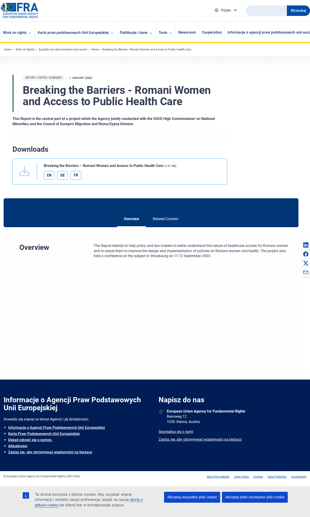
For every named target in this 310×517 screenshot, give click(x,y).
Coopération (212, 32)
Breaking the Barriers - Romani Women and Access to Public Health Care (147, 49)
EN (49, 175)
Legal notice (241, 476)
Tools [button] (163, 32)
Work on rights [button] (15, 32)
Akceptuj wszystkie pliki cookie (192, 497)
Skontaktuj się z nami (176, 432)
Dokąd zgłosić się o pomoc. (30, 440)
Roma (95, 49)
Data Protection (277, 476)
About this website (218, 476)
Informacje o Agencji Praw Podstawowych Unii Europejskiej (56, 427)
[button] (306, 244)
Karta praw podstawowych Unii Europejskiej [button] (73, 32)
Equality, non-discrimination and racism (63, 49)
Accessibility (299, 476)
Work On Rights (25, 49)
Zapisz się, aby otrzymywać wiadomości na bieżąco (50, 452)
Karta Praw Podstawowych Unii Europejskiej (44, 434)
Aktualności (17, 446)
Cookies (258, 476)
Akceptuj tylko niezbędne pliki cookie (255, 497)
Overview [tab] (131, 219)
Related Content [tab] (165, 219)
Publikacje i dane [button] (134, 32)
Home (7, 49)
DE (62, 175)
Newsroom (187, 32)
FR (76, 175)
